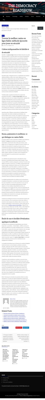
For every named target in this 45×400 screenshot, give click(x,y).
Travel (32, 16)
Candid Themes (36, 395)
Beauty (33, 117)
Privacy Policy (6, 377)
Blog (4, 19)
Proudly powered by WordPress (12, 395)
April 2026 (34, 94)
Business (8, 16)
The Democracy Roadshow (22, 8)
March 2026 (34, 95)
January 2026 (35, 98)
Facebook (5, 327)
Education (38, 16)
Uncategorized (35, 128)
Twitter (12, 327)
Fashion (33, 122)
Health (21, 16)
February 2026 (35, 97)
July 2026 (34, 89)
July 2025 (34, 108)
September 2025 (35, 105)
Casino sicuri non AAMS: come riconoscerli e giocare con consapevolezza (25, 353)
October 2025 (35, 103)
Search (33, 25)
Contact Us (5, 380)
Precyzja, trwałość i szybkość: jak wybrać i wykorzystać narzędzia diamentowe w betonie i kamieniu (8, 338)
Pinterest (19, 327)
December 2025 (35, 100)
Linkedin (26, 327)
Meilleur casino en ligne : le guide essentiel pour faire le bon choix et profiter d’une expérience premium (23, 338)
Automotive (34, 115)
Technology (14, 16)
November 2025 (35, 102)
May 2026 (34, 92)
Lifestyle (27, 16)
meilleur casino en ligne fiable (15, 205)
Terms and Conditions (7, 382)
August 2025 (34, 106)
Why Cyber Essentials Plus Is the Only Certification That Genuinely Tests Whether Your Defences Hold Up (6, 354)
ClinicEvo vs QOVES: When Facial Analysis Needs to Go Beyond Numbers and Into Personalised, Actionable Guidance (15, 356)
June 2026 (34, 90)
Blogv (33, 120)
